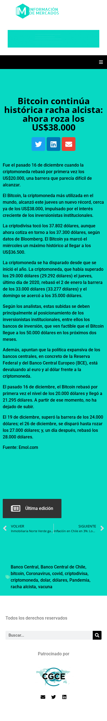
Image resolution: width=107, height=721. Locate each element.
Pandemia (79, 580)
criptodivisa (76, 573)
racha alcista (23, 586)
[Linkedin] (53, 144)
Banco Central (24, 567)
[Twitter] (38, 144)
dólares (59, 580)
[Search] (97, 635)
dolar (45, 580)
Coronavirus (38, 573)
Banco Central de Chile (63, 567)
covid (57, 573)
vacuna (45, 586)
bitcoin (17, 573)
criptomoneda (24, 580)
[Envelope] (68, 144)
